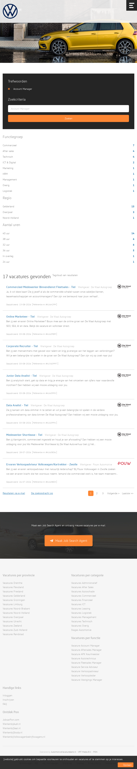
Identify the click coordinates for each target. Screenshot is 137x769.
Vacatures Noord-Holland (16, 612)
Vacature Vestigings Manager (86, 679)
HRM (5, 173)
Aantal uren (11, 224)
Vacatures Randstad (13, 634)
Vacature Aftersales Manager (86, 649)
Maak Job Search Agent (71, 540)
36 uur (6, 250)
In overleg (8, 256)
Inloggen (7, 695)
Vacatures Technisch (81, 621)
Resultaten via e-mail (14, 493)
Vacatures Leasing (80, 608)
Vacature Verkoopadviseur (85, 671)
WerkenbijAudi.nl (12, 723)
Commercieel (10, 145)
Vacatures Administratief (84, 582)
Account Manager (22, 88)
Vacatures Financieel (82, 599)
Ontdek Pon (11, 712)
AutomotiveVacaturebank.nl (63, 751)
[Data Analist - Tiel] (123, 407)
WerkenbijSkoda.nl (12, 732)
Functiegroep (13, 136)
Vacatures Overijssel (13, 617)
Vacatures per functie (85, 638)
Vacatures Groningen (14, 599)
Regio (7, 198)
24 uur (6, 261)
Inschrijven (8, 699)
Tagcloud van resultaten (65, 275)
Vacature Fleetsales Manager (86, 662)
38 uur (6, 238)
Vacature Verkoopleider (83, 675)
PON (95, 751)
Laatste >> (127, 493)
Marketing (8, 168)
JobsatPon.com (11, 719)
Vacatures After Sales (82, 587)
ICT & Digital (10, 162)
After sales (9, 150)
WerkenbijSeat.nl (12, 728)
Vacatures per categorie (87, 575)
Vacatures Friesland (13, 591)
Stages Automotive (81, 629)
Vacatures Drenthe (12, 582)
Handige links (12, 688)
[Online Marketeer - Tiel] (123, 319)
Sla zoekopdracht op (42, 493)
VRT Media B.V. (84, 751)
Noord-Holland (11, 217)
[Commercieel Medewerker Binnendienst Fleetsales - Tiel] (123, 289)
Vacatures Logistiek (81, 612)
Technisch (8, 156)
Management (10, 179)
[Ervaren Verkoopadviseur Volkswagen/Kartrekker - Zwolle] (123, 465)
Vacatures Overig (80, 625)
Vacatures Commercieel (83, 595)
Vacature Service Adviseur (84, 666)
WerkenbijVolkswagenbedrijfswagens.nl (24, 736)
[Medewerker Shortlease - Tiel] (123, 437)
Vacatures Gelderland (14, 595)
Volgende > (113, 493)
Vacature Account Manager (85, 645)
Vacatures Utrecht (12, 621)
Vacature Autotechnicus (83, 658)
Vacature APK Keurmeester (85, 654)
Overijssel (8, 212)
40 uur (6, 233)
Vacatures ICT (78, 604)
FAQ (5, 703)
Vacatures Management (83, 617)
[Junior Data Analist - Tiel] (123, 378)
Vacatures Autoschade (83, 591)
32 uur (6, 244)
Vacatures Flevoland (13, 587)
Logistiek (8, 190)
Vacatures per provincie (19, 575)
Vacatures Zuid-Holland (15, 629)
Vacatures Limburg (12, 604)
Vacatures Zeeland (12, 625)
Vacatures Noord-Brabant (16, 608)
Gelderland (9, 206)
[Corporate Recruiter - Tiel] (123, 348)
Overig (6, 185)
